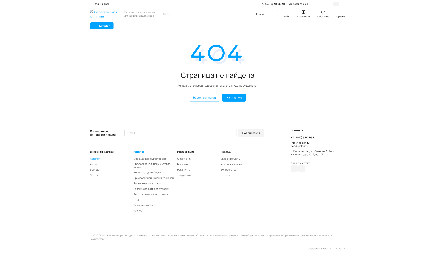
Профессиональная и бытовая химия (152, 165)
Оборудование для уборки (150, 159)
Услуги (94, 175)
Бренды (94, 169)
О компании (184, 159)
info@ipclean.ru (300, 143)
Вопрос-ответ (229, 169)
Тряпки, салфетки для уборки (151, 189)
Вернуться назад (204, 97)
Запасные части (143, 205)
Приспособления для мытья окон (154, 178)
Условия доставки (231, 164)
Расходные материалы (147, 183)
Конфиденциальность (319, 248)
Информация (186, 152)
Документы (184, 175)
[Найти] (274, 14)
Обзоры (225, 175)
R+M (136, 199)
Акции (94, 164)
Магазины (183, 164)
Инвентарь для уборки (147, 172)
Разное (138, 210)
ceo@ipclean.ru (300, 146)
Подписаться (251, 133)
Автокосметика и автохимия (151, 194)
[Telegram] (301, 168)
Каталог (95, 159)
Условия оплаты (230, 159)
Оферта (340, 248)
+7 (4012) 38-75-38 (273, 3)
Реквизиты (183, 169)
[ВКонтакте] (294, 168)
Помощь (226, 152)
